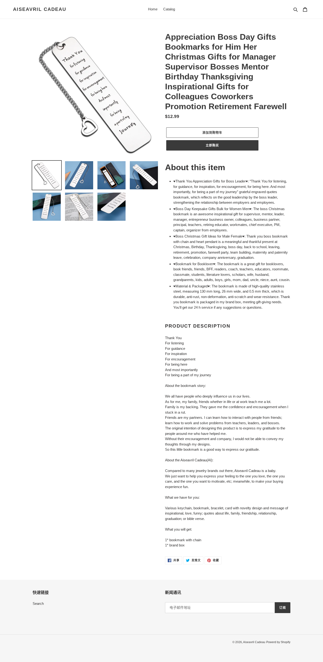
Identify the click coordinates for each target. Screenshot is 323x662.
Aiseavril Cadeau (39, 9)
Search (38, 603)
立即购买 (212, 145)
